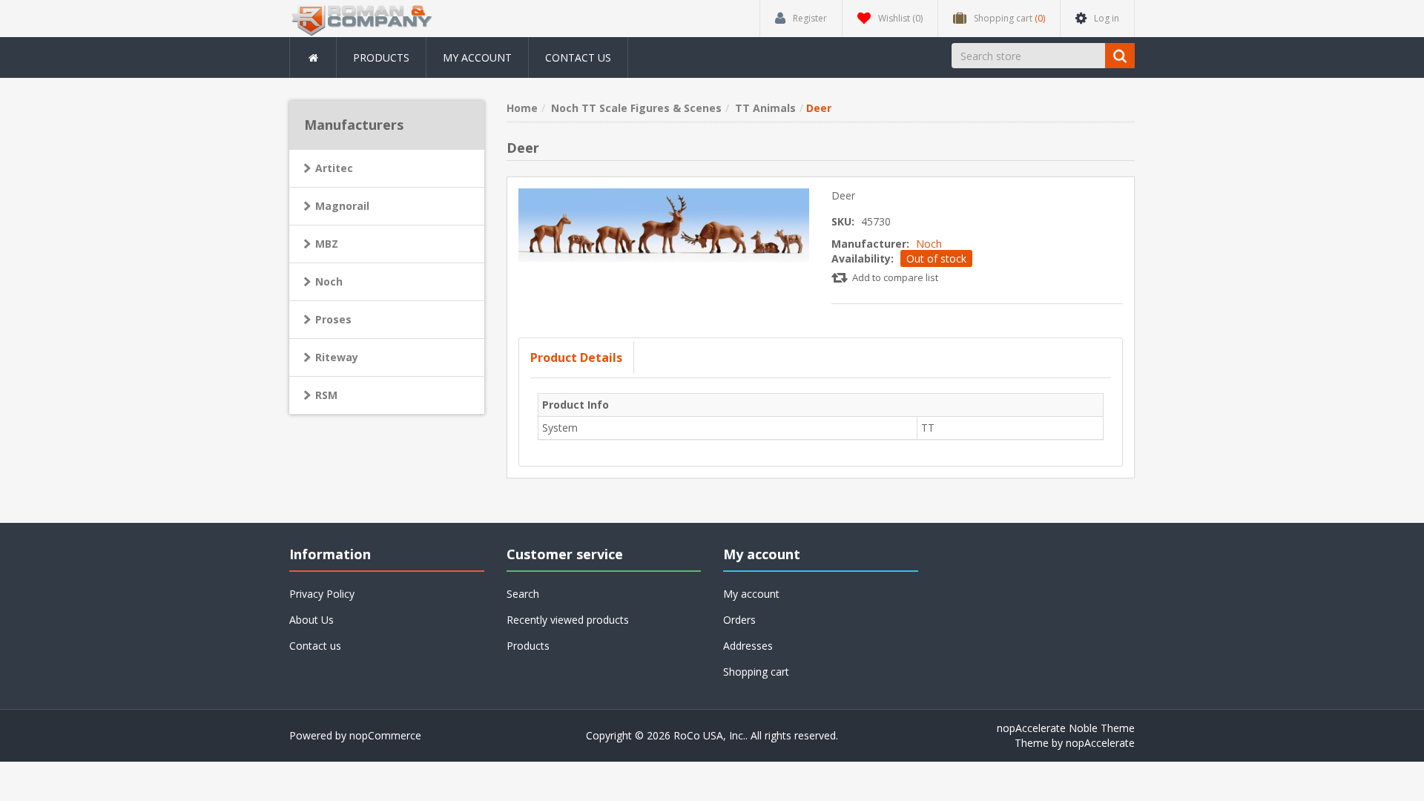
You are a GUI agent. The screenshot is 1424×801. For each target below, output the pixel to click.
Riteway (336, 357)
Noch (929, 244)
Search (523, 594)
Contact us (578, 57)
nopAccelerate (1100, 743)
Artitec (334, 168)
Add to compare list (895, 277)
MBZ (326, 244)
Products (381, 57)
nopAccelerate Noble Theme (1066, 728)
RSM (326, 395)
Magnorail (342, 206)
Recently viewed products (568, 620)
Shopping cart (756, 672)
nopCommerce (385, 735)
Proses (333, 319)
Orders (739, 620)
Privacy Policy (322, 594)
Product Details (576, 357)
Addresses (748, 646)
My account (477, 57)
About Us (311, 620)
